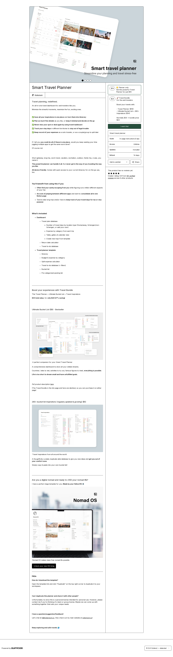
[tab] (82, 80)
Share (137, 162)
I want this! (124, 126)
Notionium (39, 95)
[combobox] (118, 162)
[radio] (124, 89)
